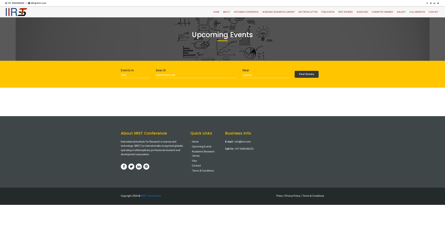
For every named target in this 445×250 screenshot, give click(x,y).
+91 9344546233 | (17, 3)
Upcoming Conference (246, 12)
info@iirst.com (38, 3)
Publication (328, 12)
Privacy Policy (292, 195)
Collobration (417, 12)
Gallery (401, 12)
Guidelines (362, 12)
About (226, 12)
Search (161, 70)
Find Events (306, 74)
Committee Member (382, 12)
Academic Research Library (203, 153)
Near (245, 70)
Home (216, 12)
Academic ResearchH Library (278, 12)
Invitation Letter (308, 12)
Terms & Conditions (203, 170)
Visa (194, 160)
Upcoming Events (202, 146)
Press (279, 195)
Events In (127, 70)
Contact (433, 12)
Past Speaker (345, 12)
